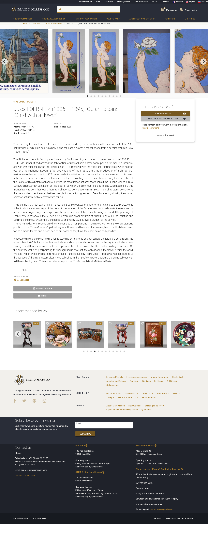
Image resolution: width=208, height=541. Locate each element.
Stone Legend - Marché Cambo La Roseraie (160, 469)
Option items (112, 385)
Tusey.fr (110, 397)
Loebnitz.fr (148, 393)
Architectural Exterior (142, 19)
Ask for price (170, 113)
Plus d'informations (150, 127)
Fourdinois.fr (163, 393)
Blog (98, 1)
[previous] (4, 61)
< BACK (16, 24)
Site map (183, 518)
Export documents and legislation (122, 409)
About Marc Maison (115, 405)
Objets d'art (113, 19)
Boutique (81, 445)
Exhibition (109, 1)
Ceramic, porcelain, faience (53, 24)
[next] (203, 61)
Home (25, 24)
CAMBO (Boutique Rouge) (90, 472)
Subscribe (85, 433)
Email (78, 423)
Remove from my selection (167, 118)
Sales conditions (172, 518)
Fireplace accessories (54, 19)
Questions (146, 409)
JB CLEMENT (21, 280)
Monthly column (123, 1)
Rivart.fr (177, 393)
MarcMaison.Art (132, 393)
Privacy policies (158, 518)
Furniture (170, 19)
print (42, 295)
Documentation (141, 1)
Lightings (190, 19)
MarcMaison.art (85, 1)
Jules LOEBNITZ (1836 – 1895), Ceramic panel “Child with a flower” (89, 24)
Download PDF (42, 288)
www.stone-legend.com (161, 509)
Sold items (172, 381)
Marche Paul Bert (146, 445)
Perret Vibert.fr (149, 397)
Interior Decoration (86, 19)
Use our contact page (25, 475)
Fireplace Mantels (22, 19)
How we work (134, 405)
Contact (165, 1)
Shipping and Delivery (154, 405)
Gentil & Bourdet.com (128, 397)
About (154, 1)
